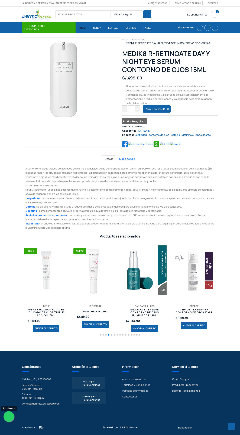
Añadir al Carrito (157, 109)
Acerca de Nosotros (134, 379)
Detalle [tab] (109, 159)
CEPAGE (193, 306)
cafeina (175, 135)
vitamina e (188, 135)
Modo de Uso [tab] (127, 159)
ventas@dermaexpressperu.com (41, 403)
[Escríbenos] (9, 416)
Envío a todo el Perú (188, 3)
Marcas (113, 27)
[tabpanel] (120, 196)
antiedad (141, 135)
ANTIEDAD (144, 130)
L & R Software (128, 427)
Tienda (97, 27)
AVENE (46, 306)
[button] (100, 335)
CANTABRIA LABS (145, 306)
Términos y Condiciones (136, 385)
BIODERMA (95, 306)
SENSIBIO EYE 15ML (95, 311)
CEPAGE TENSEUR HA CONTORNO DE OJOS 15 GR (194, 311)
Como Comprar (181, 379)
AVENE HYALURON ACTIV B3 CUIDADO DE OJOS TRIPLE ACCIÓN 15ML (46, 312)
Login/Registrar (197, 14)
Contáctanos (130, 396)
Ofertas (212, 3)
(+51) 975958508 (157, 3)
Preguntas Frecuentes (185, 385)
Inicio (82, 27)
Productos (138, 39)
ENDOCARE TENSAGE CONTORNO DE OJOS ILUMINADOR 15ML (144, 312)
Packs (147, 27)
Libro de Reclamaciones (186, 390)
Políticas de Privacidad (135, 390)
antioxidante (203, 135)
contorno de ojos (159, 135)
